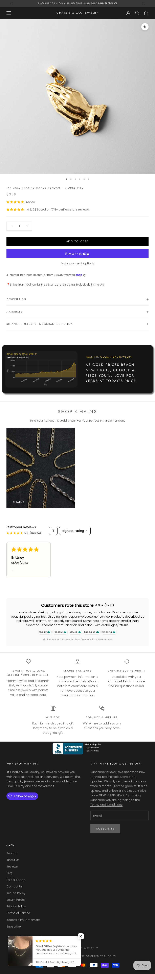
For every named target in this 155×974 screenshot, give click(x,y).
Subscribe (105, 829)
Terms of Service (18, 913)
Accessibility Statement (23, 920)
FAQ (9, 873)
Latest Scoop (15, 880)
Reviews (12, 867)
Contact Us (14, 886)
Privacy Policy (16, 906)
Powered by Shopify (101, 956)
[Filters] (53, 531)
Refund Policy (15, 893)
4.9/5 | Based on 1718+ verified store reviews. (58, 209)
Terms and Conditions (106, 805)
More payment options (77, 263)
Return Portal (15, 900)
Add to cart (77, 241)
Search (11, 853)
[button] (15, 202)
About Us (12, 860)
